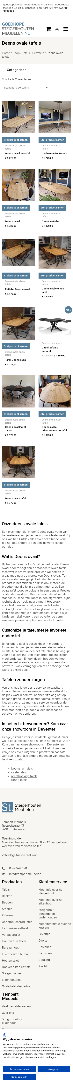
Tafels (26, 53)
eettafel (7, 546)
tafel (24, 531)
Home (6, 53)
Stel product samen (16, 139)
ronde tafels (19, 779)
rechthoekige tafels (24, 776)
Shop (16, 53)
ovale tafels (19, 772)
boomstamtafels (22, 768)
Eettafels (38, 53)
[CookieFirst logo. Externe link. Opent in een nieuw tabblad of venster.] (4, 1035)
